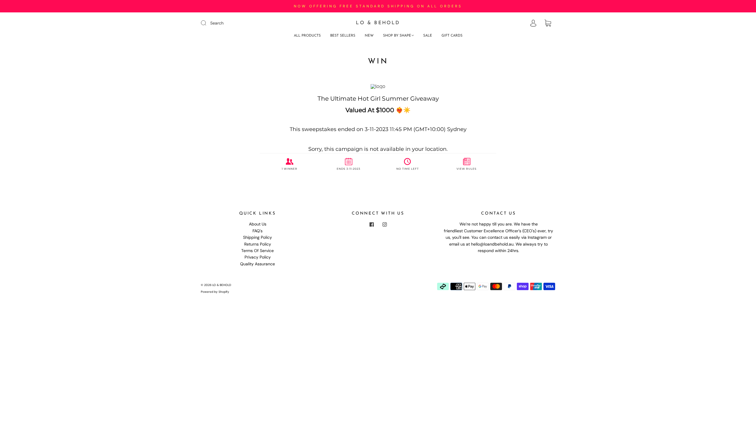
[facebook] (371, 224)
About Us (257, 224)
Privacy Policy (258, 257)
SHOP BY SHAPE (397, 35)
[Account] (533, 23)
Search (217, 23)
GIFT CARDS (451, 35)
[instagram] (384, 224)
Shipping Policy (257, 237)
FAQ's (257, 230)
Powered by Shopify (215, 292)
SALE (427, 35)
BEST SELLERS (342, 35)
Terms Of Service (257, 250)
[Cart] (547, 23)
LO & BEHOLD (378, 23)
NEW (369, 35)
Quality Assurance (257, 264)
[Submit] (207, 22)
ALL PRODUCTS (307, 35)
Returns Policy (257, 244)
